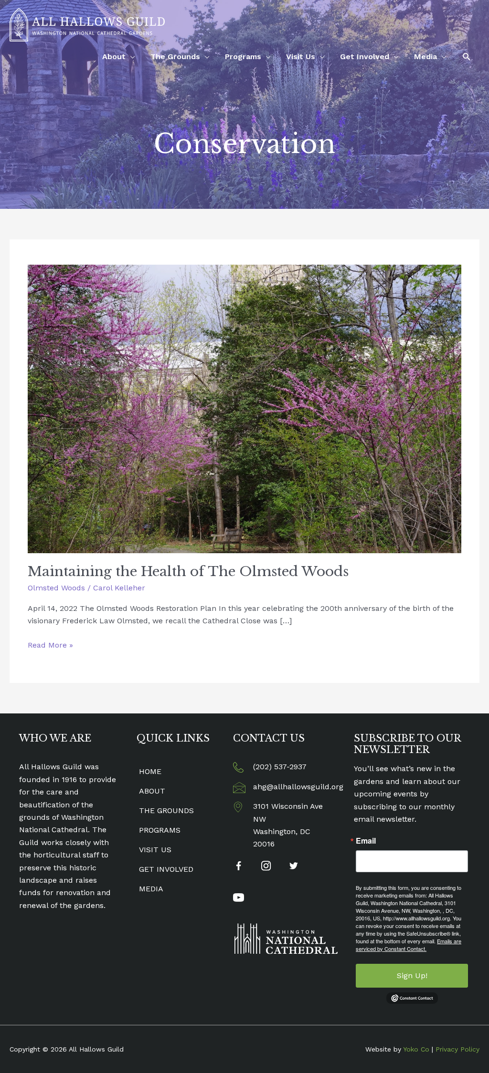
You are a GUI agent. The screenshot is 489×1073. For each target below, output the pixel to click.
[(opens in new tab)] (286, 937)
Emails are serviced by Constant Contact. (408, 944)
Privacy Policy (457, 1049)
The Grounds (175, 56)
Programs (243, 56)
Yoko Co (416, 1049)
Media (425, 56)
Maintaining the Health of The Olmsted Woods (188, 571)
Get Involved (364, 56)
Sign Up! (412, 975)
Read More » (50, 645)
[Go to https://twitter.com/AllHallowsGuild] (293, 867)
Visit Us (300, 56)
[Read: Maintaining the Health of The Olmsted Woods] (244, 408)
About (114, 56)
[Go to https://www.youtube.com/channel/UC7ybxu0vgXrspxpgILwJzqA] (238, 899)
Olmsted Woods (56, 587)
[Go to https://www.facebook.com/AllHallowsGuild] (238, 867)
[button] (467, 57)
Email (366, 841)
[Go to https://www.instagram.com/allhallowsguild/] (266, 867)
